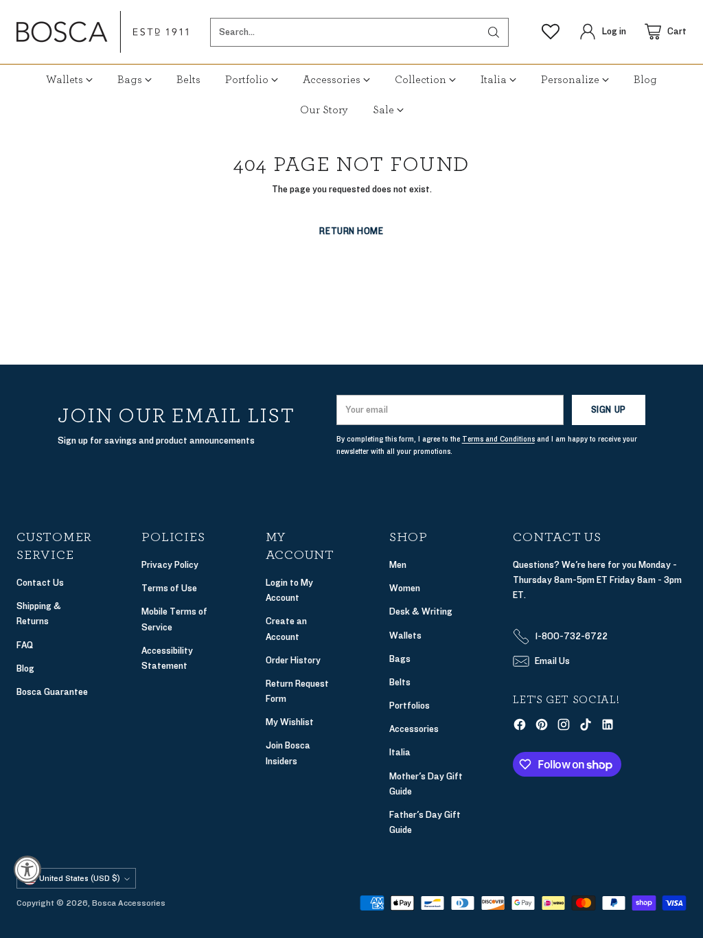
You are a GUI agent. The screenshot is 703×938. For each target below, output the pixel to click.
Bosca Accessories (128, 903)
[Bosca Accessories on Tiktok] (585, 726)
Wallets (405, 635)
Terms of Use (169, 588)
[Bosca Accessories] (102, 32)
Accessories (414, 729)
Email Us (552, 661)
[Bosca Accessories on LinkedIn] (607, 726)
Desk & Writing (420, 611)
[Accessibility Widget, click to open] (27, 869)
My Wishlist (290, 722)
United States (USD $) (79, 878)
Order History (293, 660)
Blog (25, 668)
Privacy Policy (169, 565)
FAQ (24, 645)
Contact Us (40, 582)
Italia (400, 752)
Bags (400, 659)
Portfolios (409, 705)
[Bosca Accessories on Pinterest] (541, 726)
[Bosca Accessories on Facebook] (519, 726)
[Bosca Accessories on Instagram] (563, 726)
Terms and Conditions (498, 439)
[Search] (494, 32)
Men (397, 565)
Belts (400, 682)
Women (404, 588)
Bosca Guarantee (52, 692)
